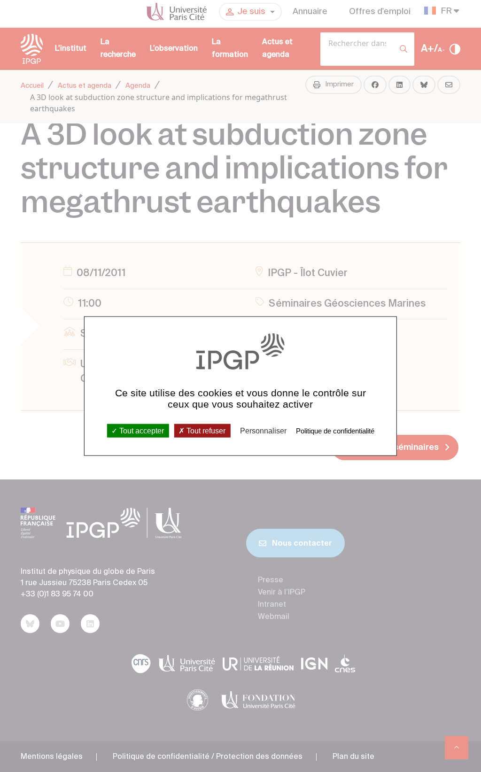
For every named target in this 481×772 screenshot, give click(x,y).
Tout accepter (140, 430)
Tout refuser (205, 430)
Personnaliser (263, 430)
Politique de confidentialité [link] (335, 430)
